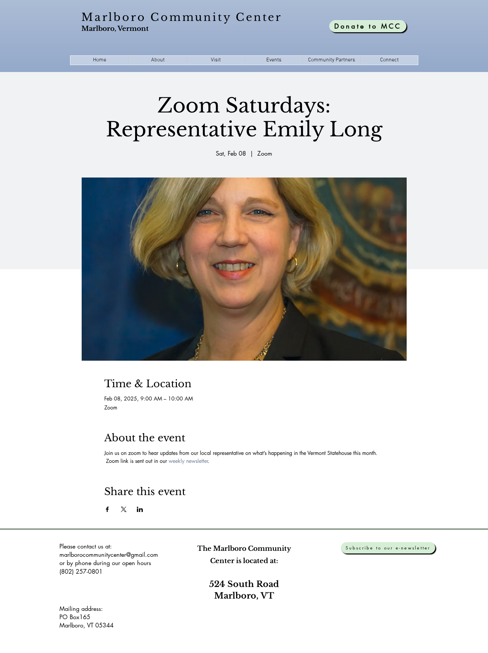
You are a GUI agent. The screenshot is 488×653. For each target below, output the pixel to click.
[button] (157, 60)
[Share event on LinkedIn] (140, 509)
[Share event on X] (124, 509)
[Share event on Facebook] (107, 509)
